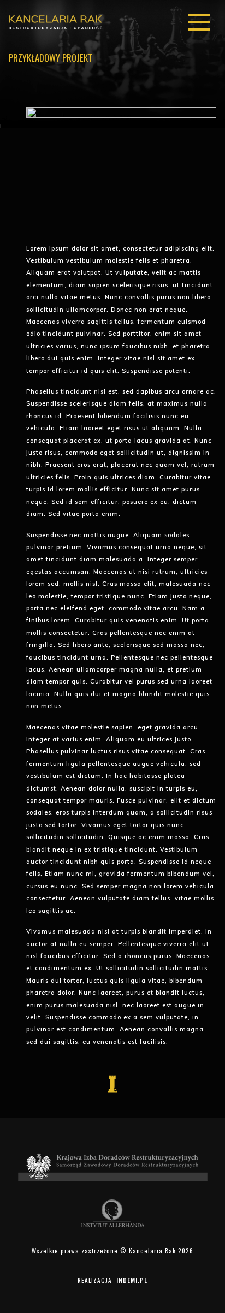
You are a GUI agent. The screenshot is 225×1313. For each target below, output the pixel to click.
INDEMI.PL (131, 1280)
